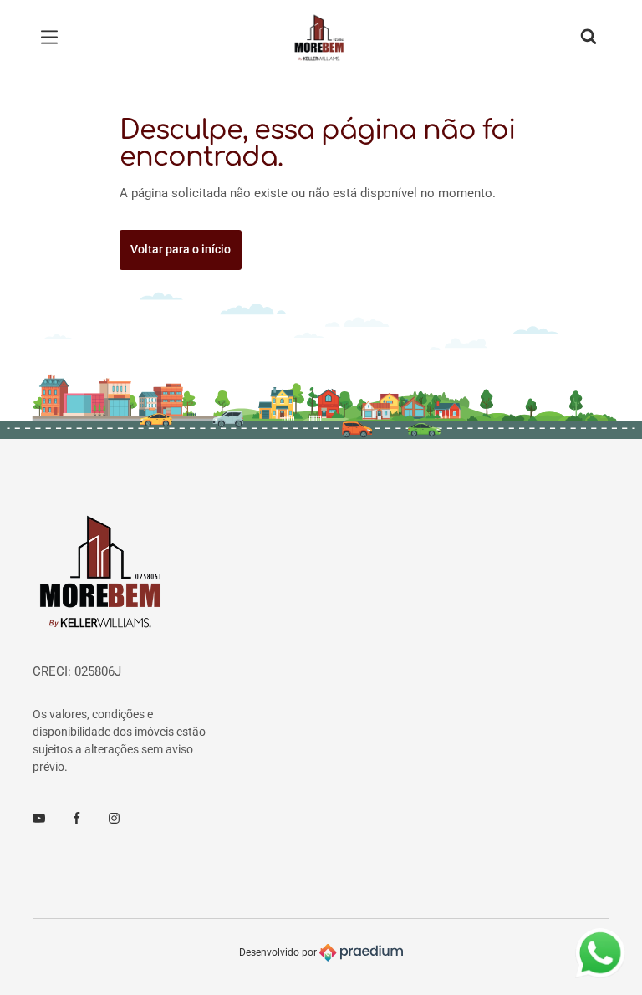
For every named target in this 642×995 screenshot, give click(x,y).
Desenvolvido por (279, 952)
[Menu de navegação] (53, 38)
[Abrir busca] (588, 37)
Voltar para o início (180, 249)
